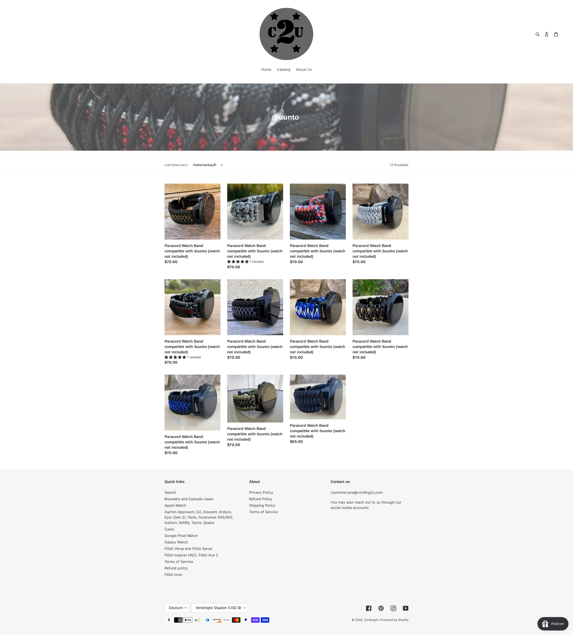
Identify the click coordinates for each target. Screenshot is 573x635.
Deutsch (176, 607)
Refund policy (176, 568)
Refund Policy (260, 499)
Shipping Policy (262, 505)
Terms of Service (179, 561)
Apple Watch (175, 505)
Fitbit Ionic (173, 574)
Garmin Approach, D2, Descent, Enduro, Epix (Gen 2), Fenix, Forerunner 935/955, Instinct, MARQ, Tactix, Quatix (199, 517)
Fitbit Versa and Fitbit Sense (188, 548)
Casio (169, 529)
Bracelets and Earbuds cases (189, 499)
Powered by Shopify (394, 620)
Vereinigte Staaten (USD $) (219, 607)
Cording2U (371, 620)
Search (170, 492)
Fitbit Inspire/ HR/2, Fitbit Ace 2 (191, 555)
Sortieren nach (176, 165)
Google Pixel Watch (181, 535)
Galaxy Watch (176, 542)
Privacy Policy (261, 492)
